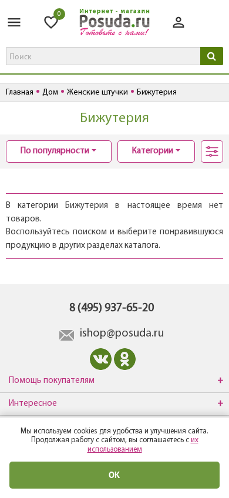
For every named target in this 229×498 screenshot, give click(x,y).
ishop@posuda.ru (122, 333)
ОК (114, 474)
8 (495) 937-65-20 (111, 308)
